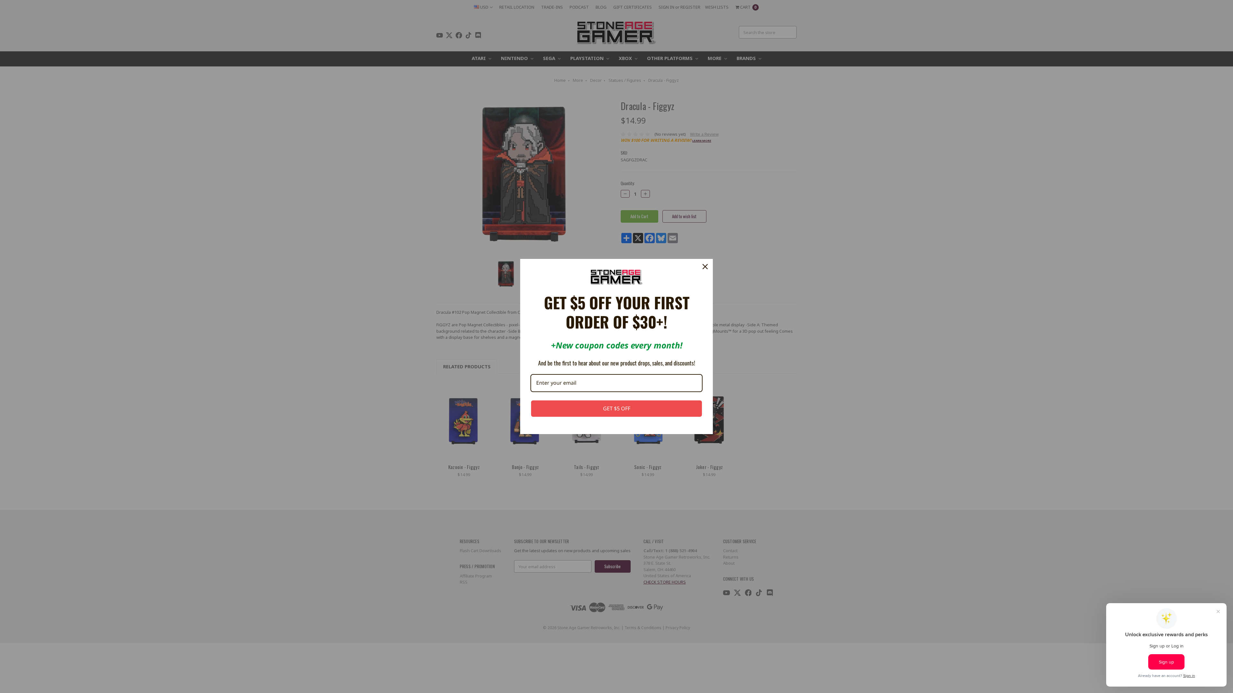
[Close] (705, 266)
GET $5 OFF (616, 408)
